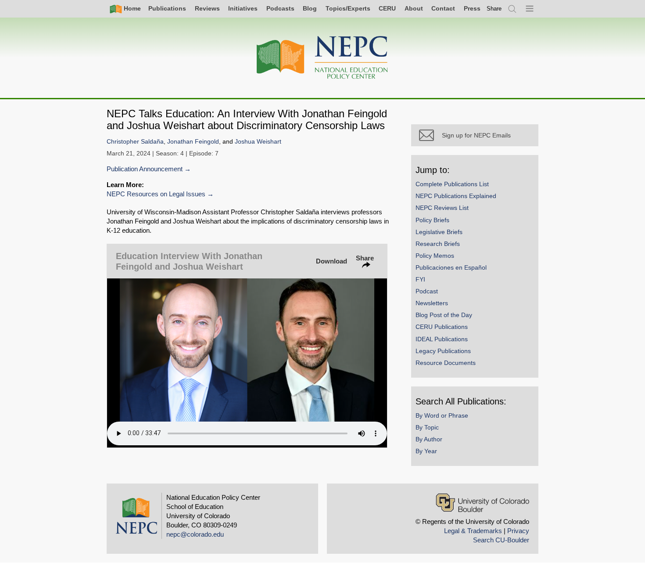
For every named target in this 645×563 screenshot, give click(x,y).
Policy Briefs (432, 220)
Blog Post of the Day (444, 314)
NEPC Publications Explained (456, 195)
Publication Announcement (145, 169)
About (414, 8)
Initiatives (243, 8)
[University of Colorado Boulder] (482, 502)
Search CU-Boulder (501, 540)
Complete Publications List (452, 184)
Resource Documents (446, 362)
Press (472, 8)
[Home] (322, 57)
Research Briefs (438, 243)
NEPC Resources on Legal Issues (156, 194)
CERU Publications (442, 326)
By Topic (427, 427)
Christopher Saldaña (135, 141)
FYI (420, 279)
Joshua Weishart (258, 141)
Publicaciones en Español (451, 267)
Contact (443, 8)
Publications (167, 8)
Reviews (207, 8)
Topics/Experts (348, 8)
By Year (426, 451)
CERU (387, 8)
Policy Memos (435, 255)
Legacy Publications (443, 350)
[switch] (494, 8)
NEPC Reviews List (442, 207)
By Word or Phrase (442, 415)
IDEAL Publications (442, 339)
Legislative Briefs (439, 231)
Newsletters (432, 303)
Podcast (427, 291)
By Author (429, 439)
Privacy (518, 530)
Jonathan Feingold (193, 141)
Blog (310, 8)
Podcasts (280, 8)
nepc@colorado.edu (195, 534)
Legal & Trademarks (473, 530)
